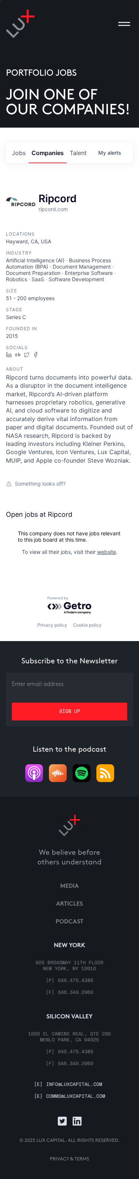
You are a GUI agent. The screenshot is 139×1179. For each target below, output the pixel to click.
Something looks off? (40, 483)
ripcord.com (53, 209)
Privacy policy (52, 625)
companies (48, 153)
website (106, 552)
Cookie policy (87, 625)
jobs (19, 153)
